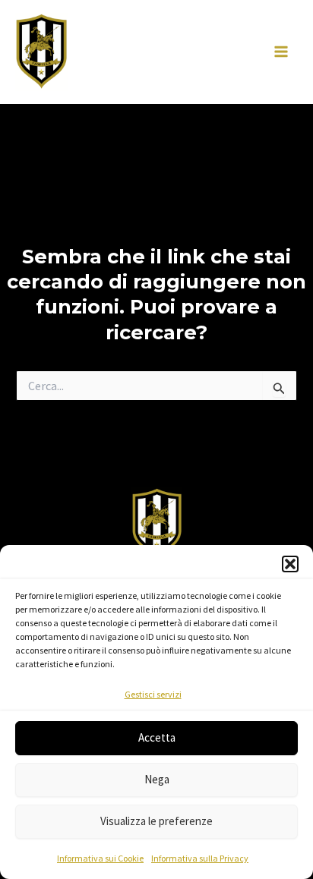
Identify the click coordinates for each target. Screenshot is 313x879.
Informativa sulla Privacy (199, 858)
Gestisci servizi (153, 694)
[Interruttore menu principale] (281, 52)
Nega (156, 779)
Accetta (156, 737)
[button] (290, 564)
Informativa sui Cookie (100, 858)
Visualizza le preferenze (156, 821)
